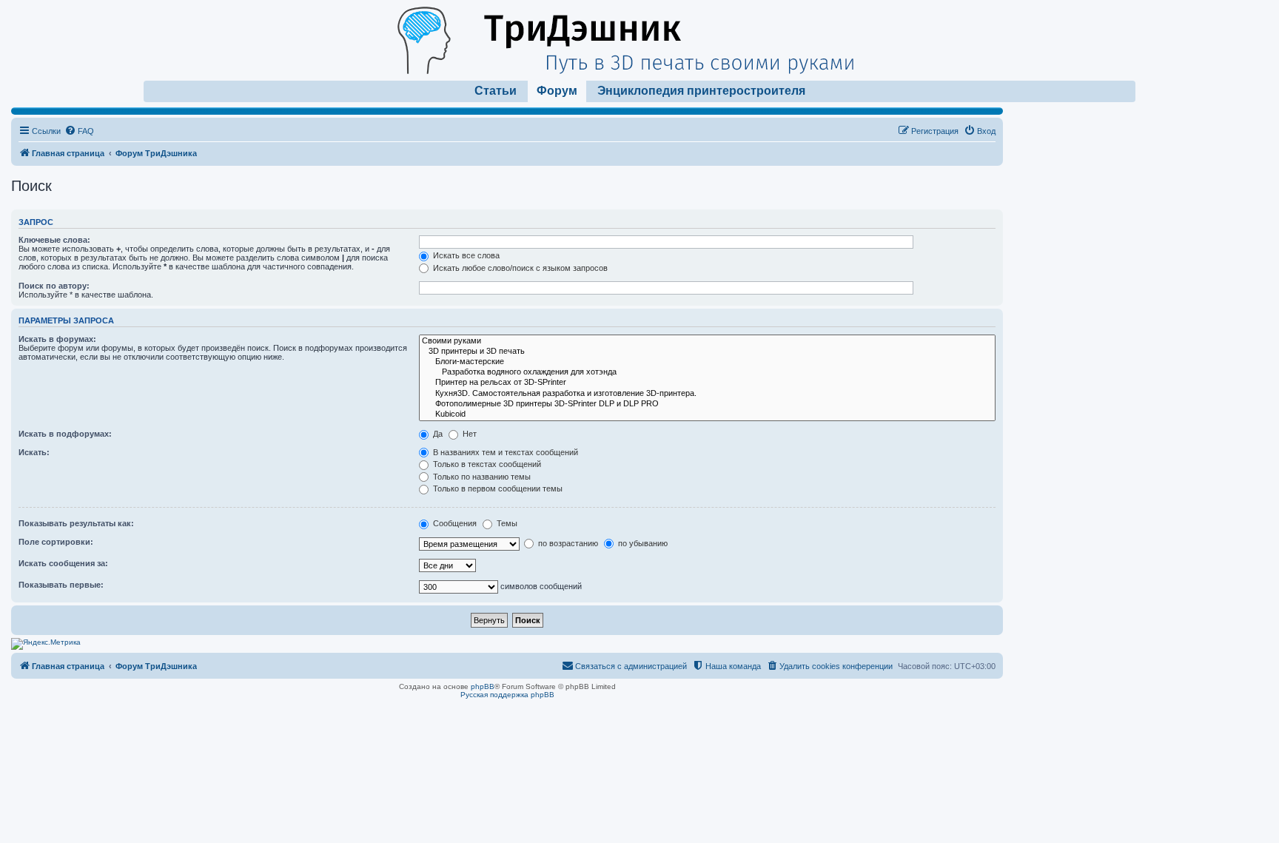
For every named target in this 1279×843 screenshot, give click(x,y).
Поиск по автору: (54, 285)
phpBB (482, 686)
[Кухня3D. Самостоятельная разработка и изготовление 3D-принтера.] (707, 394)
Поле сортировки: (56, 541)
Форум (557, 90)
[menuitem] (79, 131)
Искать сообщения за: (63, 563)
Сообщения (454, 523)
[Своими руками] (707, 341)
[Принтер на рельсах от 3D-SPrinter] (707, 382)
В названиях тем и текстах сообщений (504, 452)
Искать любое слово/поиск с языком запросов (519, 267)
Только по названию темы (481, 476)
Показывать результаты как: (76, 523)
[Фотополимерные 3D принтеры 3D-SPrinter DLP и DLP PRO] (707, 404)
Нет (468, 433)
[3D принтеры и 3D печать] (707, 351)
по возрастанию (567, 543)
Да (437, 433)
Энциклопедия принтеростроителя (701, 90)
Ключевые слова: (54, 239)
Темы (505, 523)
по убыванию (642, 543)
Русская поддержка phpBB (507, 695)
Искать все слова (465, 255)
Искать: (34, 452)
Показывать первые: (61, 584)
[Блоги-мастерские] (707, 362)
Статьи (495, 90)
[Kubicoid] (707, 414)
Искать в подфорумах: (65, 433)
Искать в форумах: (57, 339)
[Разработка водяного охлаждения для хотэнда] (707, 372)
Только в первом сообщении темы (497, 488)
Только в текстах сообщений (486, 464)
